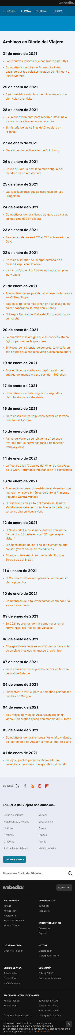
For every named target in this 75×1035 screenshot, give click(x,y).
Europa (57, 10)
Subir (61, 887)
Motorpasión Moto (49, 955)
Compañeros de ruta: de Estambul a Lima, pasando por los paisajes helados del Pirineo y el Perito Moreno (38, 71)
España (26, 10)
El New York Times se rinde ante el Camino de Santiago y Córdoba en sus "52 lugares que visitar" (36, 534)
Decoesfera (10, 978)
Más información (41, 1031)
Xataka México (12, 1000)
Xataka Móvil (10, 910)
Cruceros (9, 841)
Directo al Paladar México (17, 1015)
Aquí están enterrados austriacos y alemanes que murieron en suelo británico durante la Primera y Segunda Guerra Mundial (38, 492)
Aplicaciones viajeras (16, 848)
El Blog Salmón (46, 973)
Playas (42, 841)
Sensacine (44, 928)
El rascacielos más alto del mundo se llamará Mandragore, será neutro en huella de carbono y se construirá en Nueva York (37, 507)
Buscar (70, 873)
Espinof (43, 933)
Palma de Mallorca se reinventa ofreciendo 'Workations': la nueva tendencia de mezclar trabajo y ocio (35, 443)
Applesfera (10, 915)
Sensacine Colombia (49, 1010)
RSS (32, 785)
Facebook (25, 785)
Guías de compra (13, 814)
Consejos (9, 10)
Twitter (18, 785)
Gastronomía (46, 821)
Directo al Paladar (13, 950)
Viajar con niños (47, 848)
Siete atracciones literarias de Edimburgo (33, 150)
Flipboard (47, 785)
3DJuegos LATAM (48, 1000)
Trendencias (10, 973)
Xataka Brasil (10, 1005)
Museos (43, 814)
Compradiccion (12, 983)
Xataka (7, 905)
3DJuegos (44, 905)
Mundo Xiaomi (11, 925)
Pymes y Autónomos (50, 978)
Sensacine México (48, 1005)
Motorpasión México (50, 1015)
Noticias (41, 10)
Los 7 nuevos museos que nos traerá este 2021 (37, 61)
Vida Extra (44, 910)
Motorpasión (45, 950)
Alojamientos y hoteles (16, 821)
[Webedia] (67, 3)
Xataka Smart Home (14, 920)
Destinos (9, 834)
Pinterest (39, 785)
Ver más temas (14, 859)
